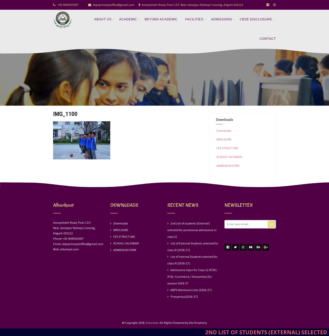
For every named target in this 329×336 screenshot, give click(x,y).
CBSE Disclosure (256, 19)
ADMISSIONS (221, 19)
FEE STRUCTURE (227, 148)
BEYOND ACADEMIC (161, 19)
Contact (268, 38)
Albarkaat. (152, 323)
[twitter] (235, 247)
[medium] (250, 247)
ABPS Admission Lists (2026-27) (191, 290)
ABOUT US (103, 19)
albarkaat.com (69, 249)
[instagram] (243, 247)
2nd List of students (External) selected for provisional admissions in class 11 (191, 230)
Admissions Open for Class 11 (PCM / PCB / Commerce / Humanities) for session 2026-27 (192, 276)
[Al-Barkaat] (62, 12)
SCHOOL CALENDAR (229, 157)
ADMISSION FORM (227, 166)
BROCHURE (224, 139)
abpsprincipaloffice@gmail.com (113, 5)
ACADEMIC (128, 19)
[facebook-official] (268, 4)
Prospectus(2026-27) (184, 297)
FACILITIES (194, 19)
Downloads (223, 131)
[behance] (258, 247)
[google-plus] (266, 247)
